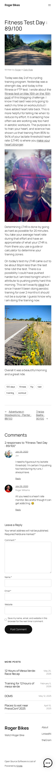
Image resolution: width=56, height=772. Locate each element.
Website (8, 604)
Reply (18, 478)
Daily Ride (28, 69)
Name (8, 577)
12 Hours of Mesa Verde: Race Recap (20, 672)
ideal (41, 284)
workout (22, 392)
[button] (48, 763)
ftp (31, 386)
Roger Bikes (12, 5)
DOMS (9, 695)
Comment (10, 540)
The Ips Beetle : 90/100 (40, 415)
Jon (17, 455)
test (40, 386)
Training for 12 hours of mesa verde (19, 685)
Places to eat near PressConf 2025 (16, 707)
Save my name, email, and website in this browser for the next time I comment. (27, 620)
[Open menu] (49, 5)
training (10, 392)
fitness (22, 386)
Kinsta (19, 765)
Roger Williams (22, 490)
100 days (10, 386)
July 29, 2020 (21, 451)
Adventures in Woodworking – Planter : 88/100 (18, 415)
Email (8, 590)
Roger (18, 69)
